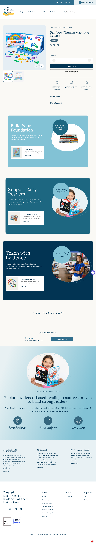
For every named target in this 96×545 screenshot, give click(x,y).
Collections (58, 27)
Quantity (53, 55)
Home (51, 27)
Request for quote (71, 72)
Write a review (62, 339)
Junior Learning (67, 27)
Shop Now (28, 155)
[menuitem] (21, 12)
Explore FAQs (74, 463)
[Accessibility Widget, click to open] (93, 272)
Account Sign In (87, 2)
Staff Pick (54, 40)
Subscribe (6, 471)
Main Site (59, 2)
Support (67, 2)
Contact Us (40, 467)
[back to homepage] (8, 12)
